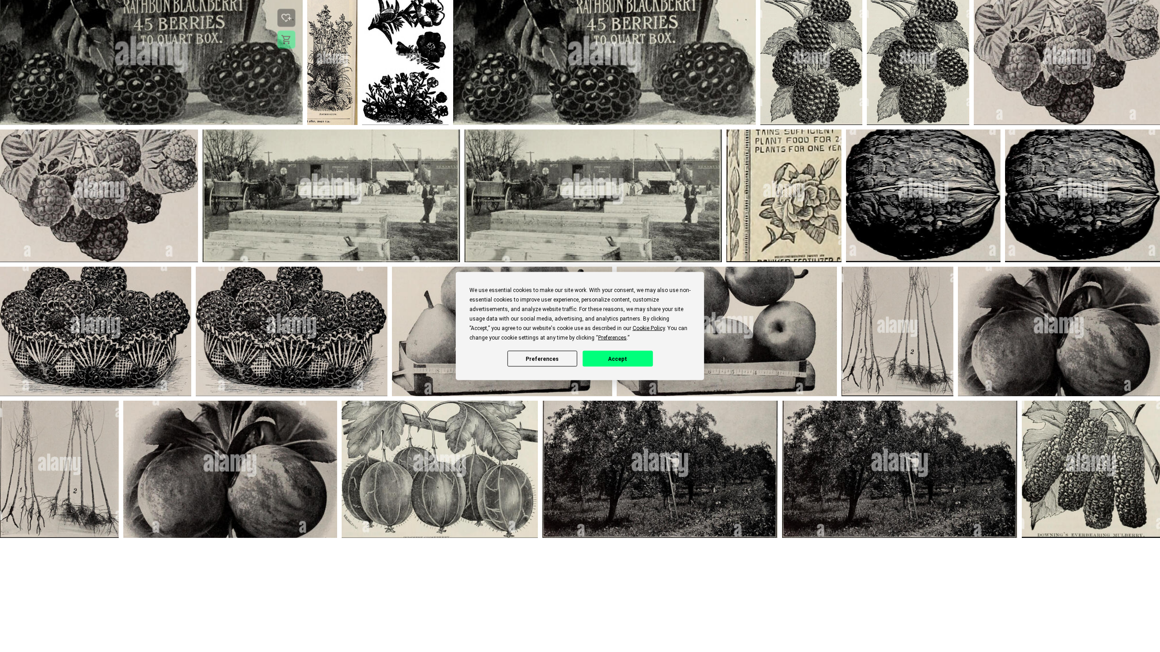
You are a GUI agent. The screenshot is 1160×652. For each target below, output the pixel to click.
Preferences (542, 358)
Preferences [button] (612, 338)
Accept (617, 358)
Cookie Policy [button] (649, 328)
